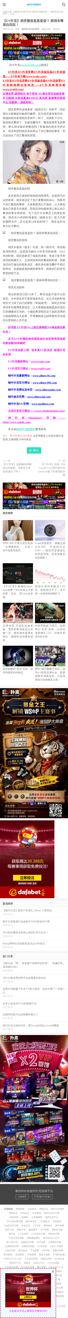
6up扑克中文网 (11, 1225)
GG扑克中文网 (38, 1234)
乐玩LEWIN (39, 1263)
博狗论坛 (43, 1209)
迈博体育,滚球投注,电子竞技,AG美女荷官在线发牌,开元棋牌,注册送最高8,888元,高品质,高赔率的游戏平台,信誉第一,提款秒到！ (34, 98)
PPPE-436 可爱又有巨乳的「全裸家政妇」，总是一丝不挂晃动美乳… (18, 547)
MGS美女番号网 (15, 1221)
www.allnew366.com (45, 382)
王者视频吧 (36, 1217)
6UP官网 (41, 1242)
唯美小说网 (44, 1254)
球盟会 (27, 1263)
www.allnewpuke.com (48, 389)
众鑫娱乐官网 (27, 1242)
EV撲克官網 (59, 1254)
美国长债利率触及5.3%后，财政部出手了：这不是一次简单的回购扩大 (50, 590)
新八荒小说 (12, 1242)
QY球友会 (59, 1259)
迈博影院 (19, 1254)
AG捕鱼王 (45, 1221)
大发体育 (22, 1196)
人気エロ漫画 (56, 1246)
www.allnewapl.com (39, 396)
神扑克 (12, 1234)
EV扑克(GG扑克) (42, 1196)
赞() (36, 450)
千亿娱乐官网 (11, 1267)
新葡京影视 (58, 1250)
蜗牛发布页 (31, 1221)
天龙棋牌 (36, 1213)
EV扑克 (36, 1225)
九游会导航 (10, 1250)
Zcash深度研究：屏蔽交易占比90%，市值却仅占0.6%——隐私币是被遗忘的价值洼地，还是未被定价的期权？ (50, 550)
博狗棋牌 (20, 1209)
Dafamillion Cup (56, 1267)
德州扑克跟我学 (25, 429)
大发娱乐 (59, 1292)
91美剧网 (31, 1254)
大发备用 (32, 1209)
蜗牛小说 (9, 1229)
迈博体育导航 (27, 1246)
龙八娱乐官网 (27, 1267)
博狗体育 (48, 1225)
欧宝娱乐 (22, 1250)
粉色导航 (14, 1217)
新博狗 (25, 1217)
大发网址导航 (54, 1242)
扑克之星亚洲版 (16, 1238)
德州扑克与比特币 (30, 29)
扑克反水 (24, 1213)
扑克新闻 (57, 1283)
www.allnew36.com (44, 375)
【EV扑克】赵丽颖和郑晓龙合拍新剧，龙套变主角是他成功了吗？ (17, 468)
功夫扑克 (25, 1225)
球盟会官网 (46, 1259)
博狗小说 (21, 1229)
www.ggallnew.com (43, 403)
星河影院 (8, 1254)
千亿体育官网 (31, 1259)
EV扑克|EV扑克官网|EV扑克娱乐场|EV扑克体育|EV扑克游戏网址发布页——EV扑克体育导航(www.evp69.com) (34, 85)
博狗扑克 (13, 1213)
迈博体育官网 (11, 1246)
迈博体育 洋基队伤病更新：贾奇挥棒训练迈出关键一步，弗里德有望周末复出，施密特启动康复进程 (18, 633)
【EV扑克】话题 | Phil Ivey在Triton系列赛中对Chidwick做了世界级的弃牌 (51, 470)
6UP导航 (45, 1229)
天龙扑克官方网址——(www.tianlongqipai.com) (36, 410)
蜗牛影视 (59, 1225)
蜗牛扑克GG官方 (51, 1238)
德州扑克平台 (51, 1217)
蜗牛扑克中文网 (51, 1213)
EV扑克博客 (53, 1263)
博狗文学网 (53, 1234)
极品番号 (33, 1229)
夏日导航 (41, 1267)
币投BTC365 (15, 1263)
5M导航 (46, 1250)
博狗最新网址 (33, 1238)
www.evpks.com (40, 361)
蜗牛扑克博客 (57, 1209)
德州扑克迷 (57, 1229)
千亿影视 (34, 1250)
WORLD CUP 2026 (12, 1259)
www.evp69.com (30, 65)
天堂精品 (57, 1221)
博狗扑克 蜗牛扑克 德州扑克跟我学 (34, 4)
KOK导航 (42, 1246)
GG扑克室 (23, 1234)
